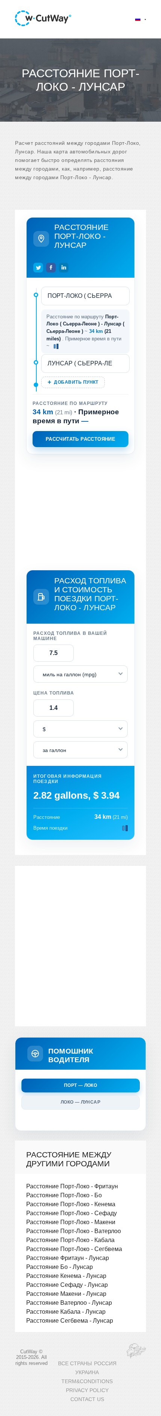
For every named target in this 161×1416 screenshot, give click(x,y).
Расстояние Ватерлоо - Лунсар (69, 1302)
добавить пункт (76, 382)
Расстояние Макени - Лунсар (66, 1293)
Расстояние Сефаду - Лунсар (67, 1284)
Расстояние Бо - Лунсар (59, 1266)
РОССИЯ (105, 1363)
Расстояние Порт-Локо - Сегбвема (74, 1248)
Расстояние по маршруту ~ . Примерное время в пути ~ (85, 331)
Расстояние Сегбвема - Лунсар (69, 1320)
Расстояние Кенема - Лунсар (66, 1275)
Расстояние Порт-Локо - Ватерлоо (73, 1231)
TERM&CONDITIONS (87, 1381)
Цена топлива (53, 693)
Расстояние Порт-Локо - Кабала (70, 1239)
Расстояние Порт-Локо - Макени (70, 1222)
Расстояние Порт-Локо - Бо (64, 1195)
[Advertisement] (80, 510)
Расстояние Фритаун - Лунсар (67, 1257)
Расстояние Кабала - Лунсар (66, 1311)
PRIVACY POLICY (87, 1390)
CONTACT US (87, 1399)
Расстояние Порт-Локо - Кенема (70, 1204)
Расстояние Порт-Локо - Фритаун (72, 1186)
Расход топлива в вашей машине (70, 636)
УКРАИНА (87, 1372)
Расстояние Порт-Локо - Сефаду (71, 1213)
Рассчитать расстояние (80, 439)
